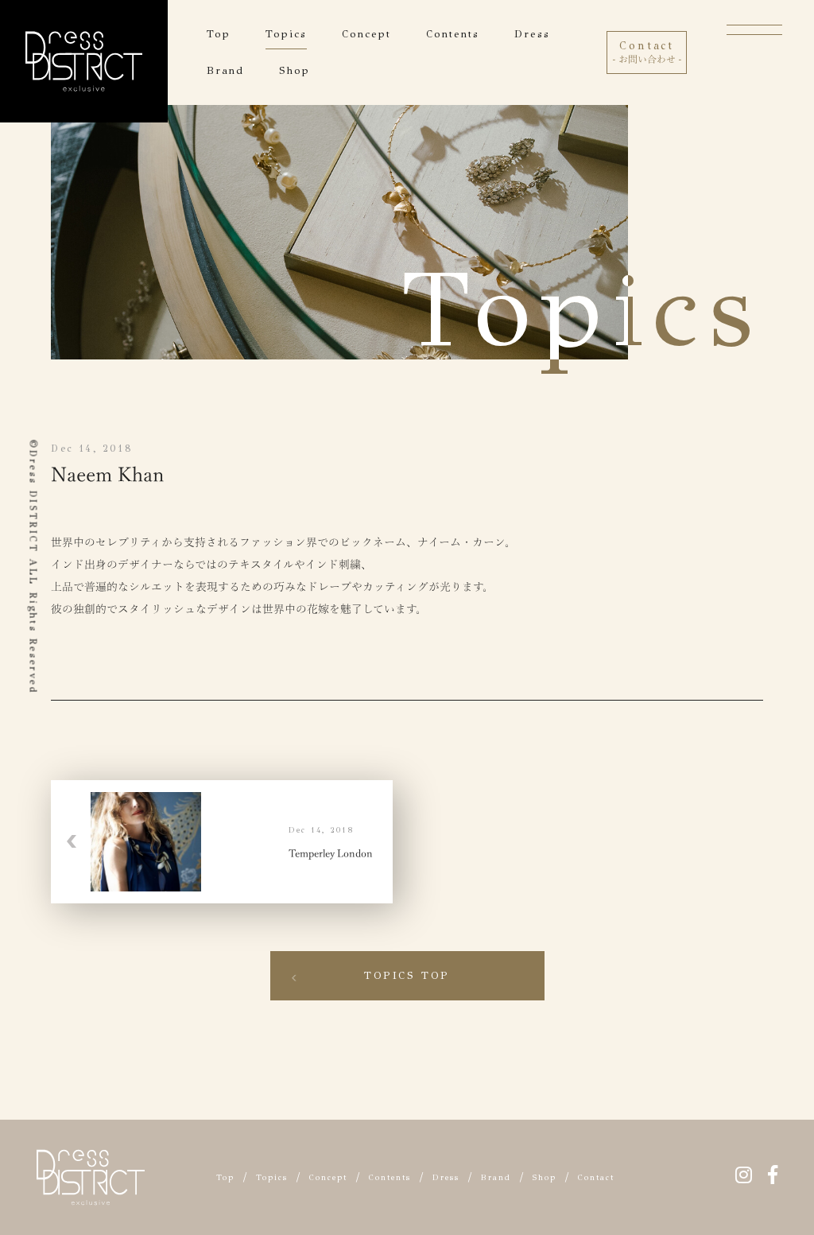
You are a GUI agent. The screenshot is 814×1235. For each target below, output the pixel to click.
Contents (452, 34)
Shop (294, 70)
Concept (366, 34)
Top (219, 34)
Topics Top (407, 975)
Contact (596, 1178)
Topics (286, 34)
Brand (225, 70)
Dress (532, 34)
